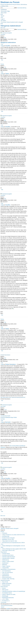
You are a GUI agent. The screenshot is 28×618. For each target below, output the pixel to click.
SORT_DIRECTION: (5, 520)
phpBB (8, 608)
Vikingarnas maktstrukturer (11, 26)
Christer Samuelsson (5, 355)
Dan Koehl (3, 406)
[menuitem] (5, 11)
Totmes (2, 64)
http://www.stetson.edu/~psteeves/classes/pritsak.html (13, 397)
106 (5, 67)
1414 (5, 409)
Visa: (2, 519)
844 (5, 358)
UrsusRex (3, 34)
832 (5, 37)
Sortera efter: (15, 519)
